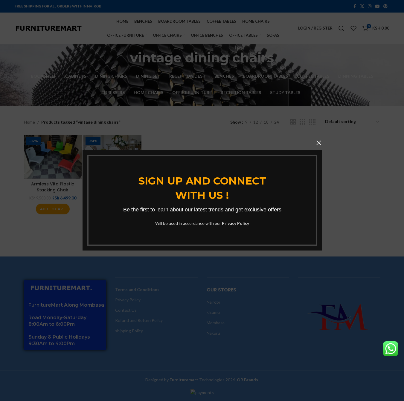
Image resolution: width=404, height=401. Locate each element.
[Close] (318, 142)
